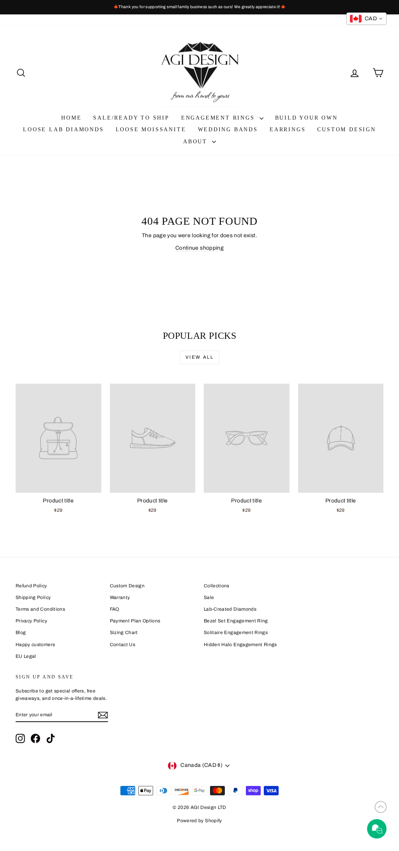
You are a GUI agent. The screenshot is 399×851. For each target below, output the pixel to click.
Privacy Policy (31, 621)
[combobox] (366, 18)
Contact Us (123, 644)
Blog (21, 632)
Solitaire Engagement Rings (236, 632)
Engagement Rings (219, 118)
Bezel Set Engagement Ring (236, 621)
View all (199, 357)
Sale (209, 597)
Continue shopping (199, 248)
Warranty (120, 597)
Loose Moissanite (151, 129)
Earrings (287, 129)
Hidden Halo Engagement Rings (240, 644)
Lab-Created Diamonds (230, 609)
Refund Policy (31, 585)
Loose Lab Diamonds (63, 129)
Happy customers (35, 644)
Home (71, 118)
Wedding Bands (228, 129)
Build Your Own (306, 118)
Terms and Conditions (40, 609)
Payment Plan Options (135, 621)
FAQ (114, 609)
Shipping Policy (33, 597)
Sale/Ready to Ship (131, 118)
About (196, 141)
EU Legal (26, 656)
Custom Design (346, 129)
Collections (217, 585)
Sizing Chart (124, 632)
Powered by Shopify (199, 820)
